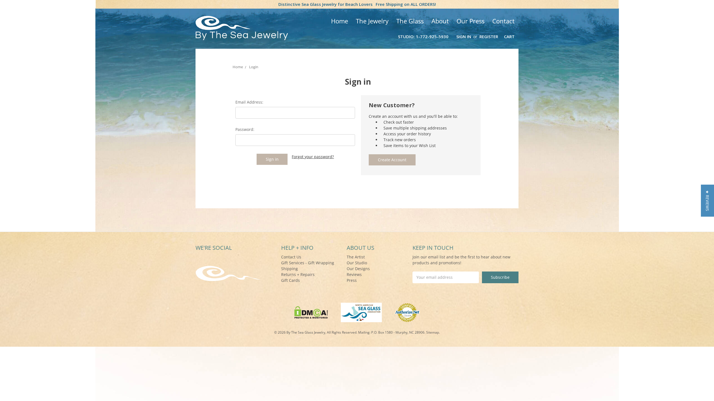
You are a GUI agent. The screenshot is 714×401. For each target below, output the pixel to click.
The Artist (356, 257)
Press (352, 280)
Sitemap (432, 332)
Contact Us (291, 257)
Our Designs (358, 268)
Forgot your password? (313, 156)
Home (339, 21)
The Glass (410, 21)
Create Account (392, 159)
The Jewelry (372, 21)
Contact (503, 21)
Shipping (289, 268)
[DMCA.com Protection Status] (311, 312)
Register (488, 36)
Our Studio (357, 262)
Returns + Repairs (298, 274)
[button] (707, 201)
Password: (244, 129)
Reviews (354, 274)
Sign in (463, 36)
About (440, 21)
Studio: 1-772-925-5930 (423, 36)
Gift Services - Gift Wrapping (307, 262)
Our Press (470, 21)
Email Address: (249, 102)
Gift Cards (290, 280)
